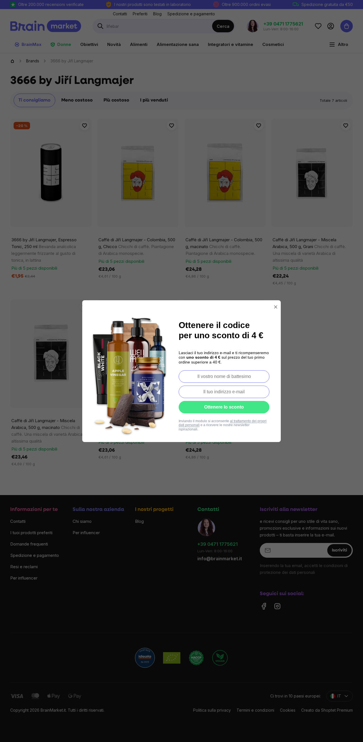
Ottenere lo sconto (224, 407)
